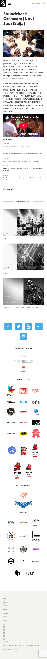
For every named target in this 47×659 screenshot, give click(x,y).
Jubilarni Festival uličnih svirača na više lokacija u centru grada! (21, 161)
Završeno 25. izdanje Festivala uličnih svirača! (16, 146)
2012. (4, 630)
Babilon (7, 273)
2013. (4, 629)
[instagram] (23, 336)
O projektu (5, 613)
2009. (4, 635)
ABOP (5, 239)
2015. (4, 626)
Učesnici (5, 618)
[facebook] (8, 326)
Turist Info (5, 605)
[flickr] (39, 326)
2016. (4, 624)
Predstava (5, 615)
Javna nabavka (36, 3)
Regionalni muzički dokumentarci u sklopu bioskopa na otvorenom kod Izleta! (22, 169)
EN (44, 3)
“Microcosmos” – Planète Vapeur (20, 307)
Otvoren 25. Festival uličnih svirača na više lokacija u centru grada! (22, 153)
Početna (5, 600)
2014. (4, 627)
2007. (4, 638)
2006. (4, 639)
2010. (4, 633)
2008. (4, 636)
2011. (4, 632)
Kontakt (5, 603)
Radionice (5, 616)
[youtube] (29, 326)
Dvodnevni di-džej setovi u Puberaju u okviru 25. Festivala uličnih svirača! (22, 179)
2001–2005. (5, 641)
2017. (4, 623)
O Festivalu (5, 602)
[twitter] (18, 326)
